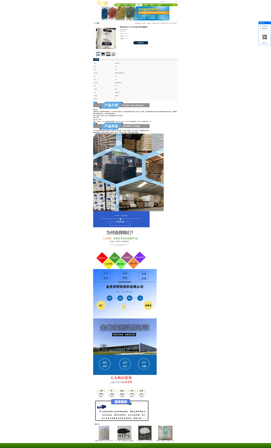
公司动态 (132, 5)
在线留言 (159, 5)
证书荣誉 (145, 5)
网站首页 (144, 31)
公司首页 (118, 5)
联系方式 (152, 5)
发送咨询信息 (141, 51)
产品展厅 (139, 5)
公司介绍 (125, 5)
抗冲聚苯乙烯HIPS (156, 31)
